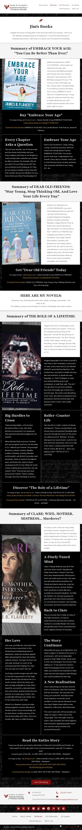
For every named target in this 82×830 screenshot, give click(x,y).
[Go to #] (64, 808)
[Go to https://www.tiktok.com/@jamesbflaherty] (38, 808)
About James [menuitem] (25, 816)
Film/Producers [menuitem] (35, 821)
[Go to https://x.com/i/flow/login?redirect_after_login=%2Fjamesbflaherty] (24, 808)
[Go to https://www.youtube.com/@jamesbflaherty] (44, 808)
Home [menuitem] (14, 816)
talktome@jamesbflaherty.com (67, 799)
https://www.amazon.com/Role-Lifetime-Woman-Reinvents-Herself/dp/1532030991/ (41, 495)
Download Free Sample (14, 127)
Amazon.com (30, 120)
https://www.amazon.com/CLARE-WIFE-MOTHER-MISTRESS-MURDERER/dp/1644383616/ (41, 766)
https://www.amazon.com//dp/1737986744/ (41, 123)
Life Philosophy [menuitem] (51, 816)
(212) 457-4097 (66, 793)
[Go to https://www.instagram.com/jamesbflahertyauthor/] (34, 808)
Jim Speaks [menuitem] (65, 816)
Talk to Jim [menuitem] (48, 821)
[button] (41, 782)
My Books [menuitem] (38, 816)
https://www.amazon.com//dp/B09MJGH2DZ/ (41, 278)
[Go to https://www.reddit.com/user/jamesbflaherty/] (48, 808)
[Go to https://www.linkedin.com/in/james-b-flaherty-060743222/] (18, 808)
